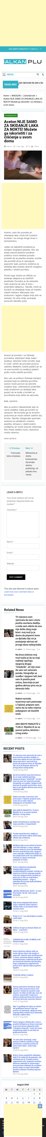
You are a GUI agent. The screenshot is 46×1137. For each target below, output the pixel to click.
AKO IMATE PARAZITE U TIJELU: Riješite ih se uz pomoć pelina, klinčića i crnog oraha (20, 49)
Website (10, 563)
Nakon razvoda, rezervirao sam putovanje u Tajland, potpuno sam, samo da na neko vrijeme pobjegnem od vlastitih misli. (27, 800)
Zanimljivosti (11, 115)
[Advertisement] (23, 1120)
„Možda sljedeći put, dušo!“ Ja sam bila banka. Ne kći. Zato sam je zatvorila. (27, 893)
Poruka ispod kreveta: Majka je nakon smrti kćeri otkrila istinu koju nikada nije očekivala (27, 836)
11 (12, 1102)
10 (6, 1102)
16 (40, 1102)
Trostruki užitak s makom (23, 975)
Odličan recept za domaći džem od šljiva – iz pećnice (27, 929)
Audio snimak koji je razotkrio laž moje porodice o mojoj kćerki (26, 823)
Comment (12, 510)
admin (9, 146)
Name (10, 542)
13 (23, 1102)
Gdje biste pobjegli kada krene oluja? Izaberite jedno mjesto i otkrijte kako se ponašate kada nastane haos (25, 906)
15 (34, 1102)
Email (10, 552)
